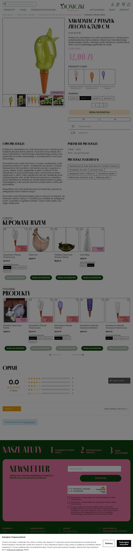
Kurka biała (84, 255)
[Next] (78, 355)
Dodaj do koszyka (99, 112)
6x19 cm (91, 265)
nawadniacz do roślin (78, 170)
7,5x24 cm (116, 338)
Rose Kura (33, 255)
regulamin (107, 497)
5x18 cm (109, 338)
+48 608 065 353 (71, 531)
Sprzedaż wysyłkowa (43, 10)
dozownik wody (96, 170)
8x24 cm (84, 265)
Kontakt (124, 10)
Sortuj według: (110, 409)
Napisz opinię (118, 380)
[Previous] (55, 355)
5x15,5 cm (7, 267)
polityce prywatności (15, 550)
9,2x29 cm (23, 267)
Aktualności (97, 10)
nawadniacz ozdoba (106, 174)
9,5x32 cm (124, 338)
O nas (23, 10)
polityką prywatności (103, 502)
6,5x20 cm (15, 267)
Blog (112, 10)
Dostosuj (109, 543)
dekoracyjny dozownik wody (81, 177)
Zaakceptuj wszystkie (124, 543)
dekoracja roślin (102, 177)
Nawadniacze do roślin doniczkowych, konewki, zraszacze (93, 166)
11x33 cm (7, 270)
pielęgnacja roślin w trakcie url (82, 174)
